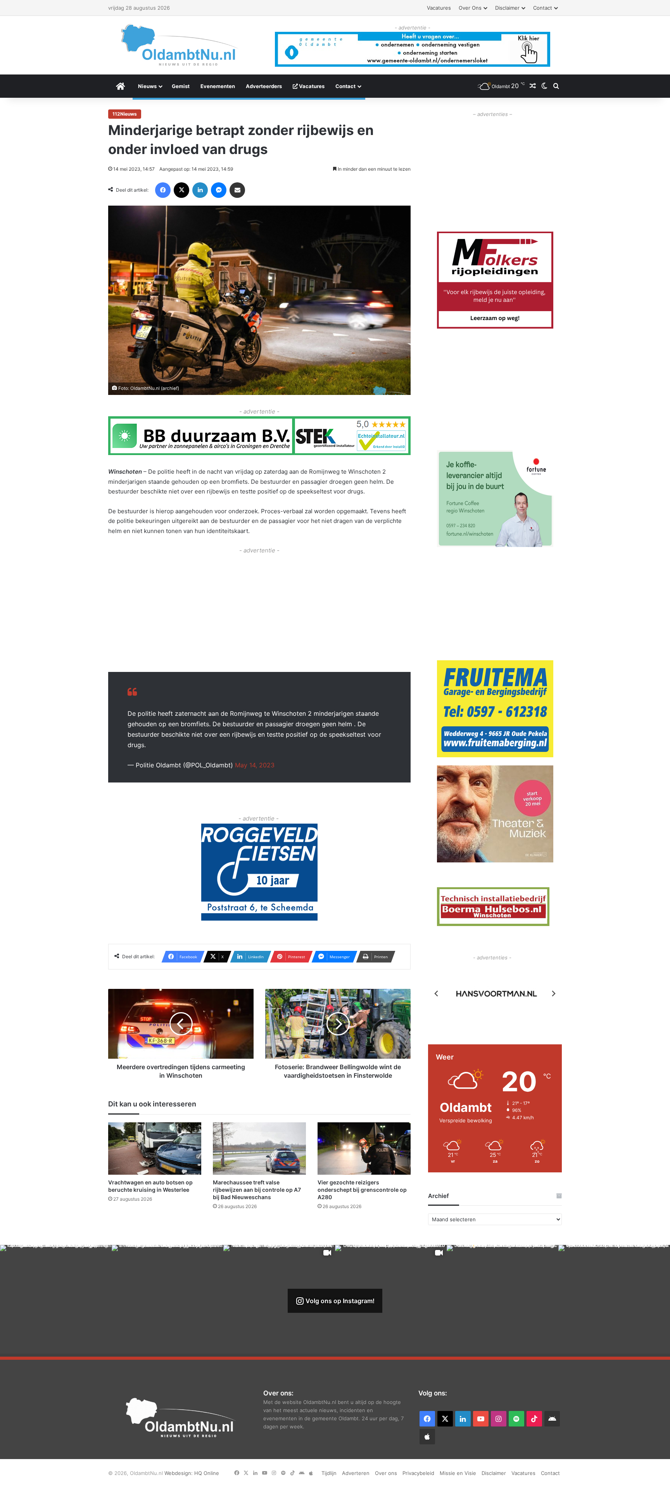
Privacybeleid (418, 1473)
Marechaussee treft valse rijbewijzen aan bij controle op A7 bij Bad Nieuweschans (257, 1189)
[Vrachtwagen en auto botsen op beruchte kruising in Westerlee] (154, 1148)
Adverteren (356, 1473)
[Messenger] (218, 190)
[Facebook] (163, 190)
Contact (542, 8)
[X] (181, 190)
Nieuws (147, 86)
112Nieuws (124, 114)
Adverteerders (264, 86)
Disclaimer (507, 8)
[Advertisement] (259, 610)
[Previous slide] (436, 993)
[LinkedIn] (200, 190)
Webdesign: (179, 1473)
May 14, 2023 (255, 765)
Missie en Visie (458, 1473)
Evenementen (217, 86)
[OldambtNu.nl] (180, 45)
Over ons (470, 8)
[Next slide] (553, 993)
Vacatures (439, 8)
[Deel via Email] (237, 190)
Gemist (181, 86)
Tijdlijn (329, 1473)
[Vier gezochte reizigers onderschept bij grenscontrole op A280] (364, 1148)
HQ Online (206, 1473)
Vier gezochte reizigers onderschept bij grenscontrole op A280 (362, 1189)
